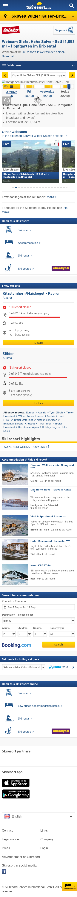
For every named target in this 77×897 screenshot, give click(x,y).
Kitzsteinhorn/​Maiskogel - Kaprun (31, 294)
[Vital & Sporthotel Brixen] (9, 525)
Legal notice (10, 839)
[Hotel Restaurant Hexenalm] (9, 549)
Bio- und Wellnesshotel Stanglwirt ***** (52, 466)
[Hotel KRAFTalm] (9, 574)
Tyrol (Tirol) (56, 412)
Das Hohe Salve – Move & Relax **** (50, 491)
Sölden (8, 354)
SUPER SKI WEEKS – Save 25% (24, 446)
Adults (6, 628)
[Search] (71, 5)
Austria (7, 297)
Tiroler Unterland (23, 419)
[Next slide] (72, 160)
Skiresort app (12, 772)
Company (47, 839)
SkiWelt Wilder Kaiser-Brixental (42, 16)
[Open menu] (5, 5)
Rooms (37, 628)
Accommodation (70, 889)
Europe (30, 412)
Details (38, 342)
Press (6, 848)
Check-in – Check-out (14, 601)
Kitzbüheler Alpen (47, 419)
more (50, 197)
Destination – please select (17, 614)
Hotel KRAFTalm (40, 565)
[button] (16, 645)
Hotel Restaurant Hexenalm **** (50, 541)
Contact (7, 830)
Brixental (8, 423)
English (17, 816)
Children (22, 628)
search (58, 644)
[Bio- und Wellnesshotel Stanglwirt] (9, 474)
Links (44, 830)
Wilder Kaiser (26, 416)
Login (44, 848)
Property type (56, 628)
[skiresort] (38, 5)
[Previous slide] (4, 160)
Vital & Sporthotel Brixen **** (48, 516)
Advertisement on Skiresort (21, 857)
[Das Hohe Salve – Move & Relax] (9, 499)
